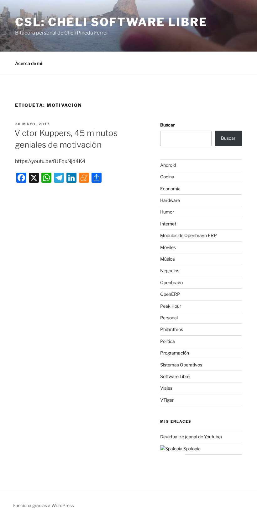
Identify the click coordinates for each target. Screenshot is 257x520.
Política (167, 341)
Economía (170, 188)
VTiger (167, 400)
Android (168, 165)
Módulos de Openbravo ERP (188, 235)
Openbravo (171, 282)
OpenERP (170, 294)
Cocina (167, 176)
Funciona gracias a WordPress (43, 505)
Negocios (169, 270)
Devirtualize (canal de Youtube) (191, 436)
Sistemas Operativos (181, 364)
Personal (169, 317)
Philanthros (171, 329)
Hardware (170, 200)
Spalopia (191, 448)
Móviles (168, 247)
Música (167, 259)
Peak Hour (170, 306)
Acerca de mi (28, 63)
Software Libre (175, 376)
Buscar (167, 124)
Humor (167, 211)
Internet (168, 223)
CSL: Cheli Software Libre (111, 22)
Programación (174, 352)
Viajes (166, 388)
